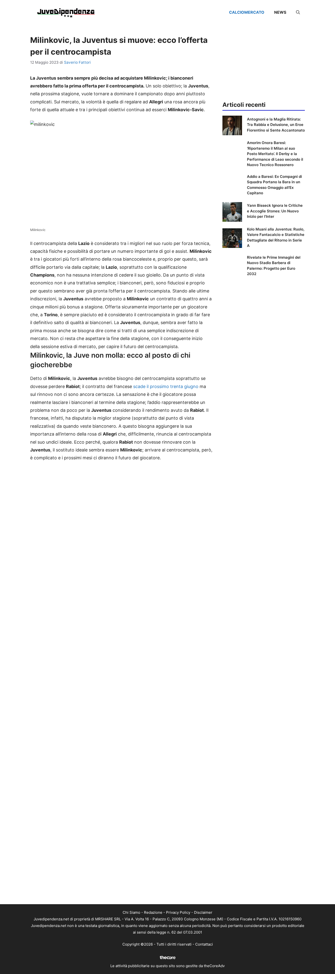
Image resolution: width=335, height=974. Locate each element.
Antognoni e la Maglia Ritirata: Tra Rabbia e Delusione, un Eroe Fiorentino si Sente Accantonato (276, 125)
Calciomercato (246, 12)
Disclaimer (203, 912)
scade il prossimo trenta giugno (165, 386)
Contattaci (204, 944)
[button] (298, 12)
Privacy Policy (178, 912)
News (280, 12)
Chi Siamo (131, 912)
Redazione (153, 912)
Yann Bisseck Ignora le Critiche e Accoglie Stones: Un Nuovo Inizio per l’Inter (275, 211)
